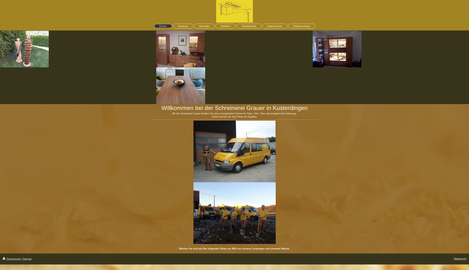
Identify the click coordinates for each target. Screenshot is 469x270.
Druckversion (13, 259)
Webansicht (460, 258)
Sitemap (27, 259)
